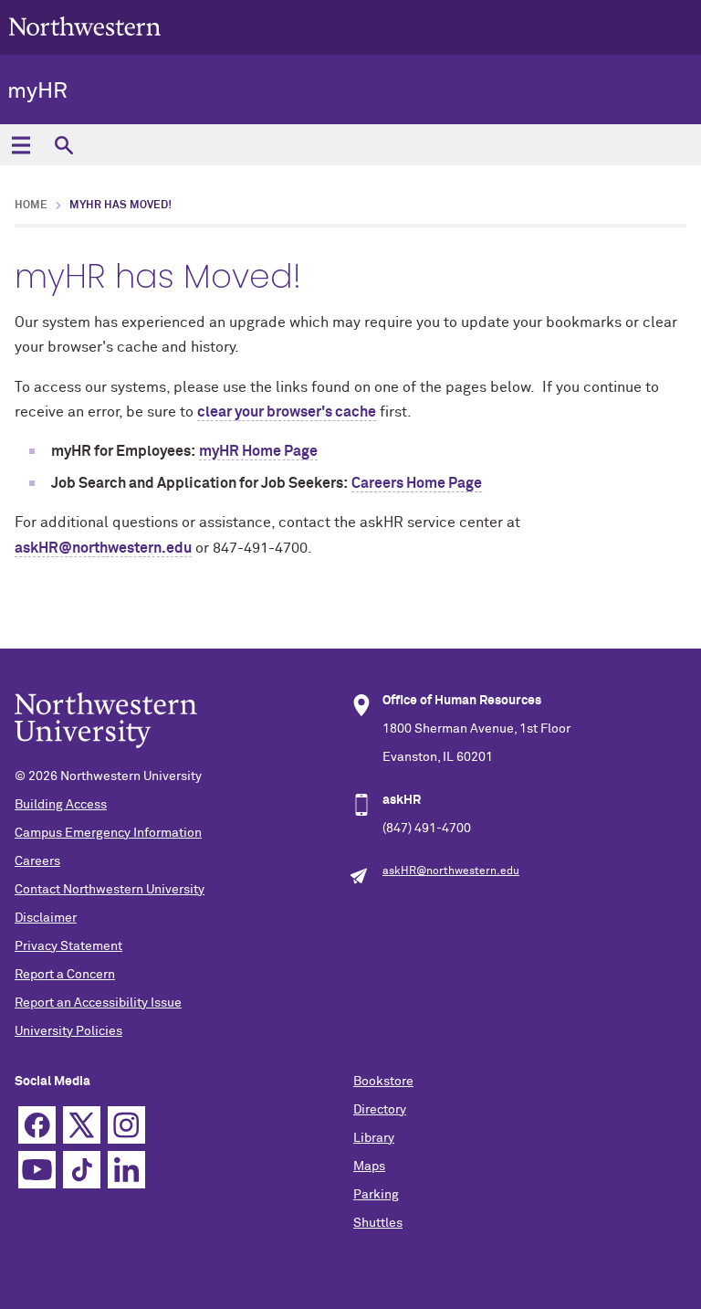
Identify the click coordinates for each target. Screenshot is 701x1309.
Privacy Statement (68, 946)
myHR (37, 91)
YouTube (37, 1169)
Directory (379, 1109)
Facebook (37, 1125)
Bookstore (383, 1081)
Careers (37, 861)
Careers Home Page (416, 483)
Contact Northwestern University (109, 889)
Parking (376, 1194)
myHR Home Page (258, 451)
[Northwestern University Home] (84, 26)
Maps (369, 1166)
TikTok (81, 1169)
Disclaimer (46, 918)
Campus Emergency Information (108, 833)
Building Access (61, 804)
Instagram (126, 1125)
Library (373, 1138)
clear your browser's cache (286, 412)
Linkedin (126, 1169)
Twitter (81, 1125)
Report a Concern (65, 974)
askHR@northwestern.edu (103, 548)
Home (31, 205)
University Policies (68, 1031)
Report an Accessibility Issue (98, 1003)
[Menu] (20, 144)
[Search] (63, 144)
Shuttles (378, 1223)
